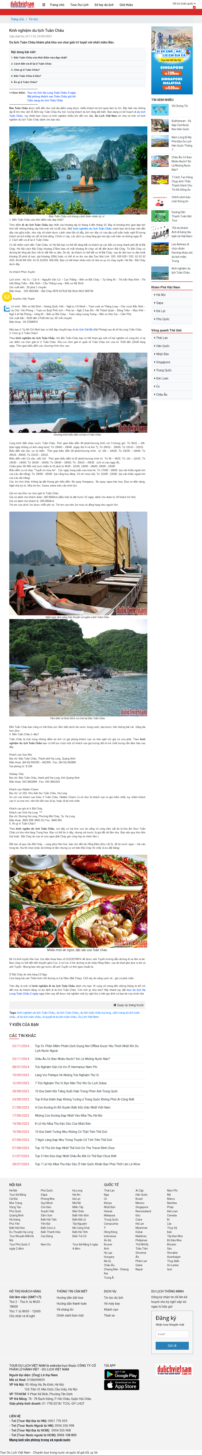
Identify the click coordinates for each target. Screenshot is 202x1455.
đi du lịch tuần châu (29, 1016)
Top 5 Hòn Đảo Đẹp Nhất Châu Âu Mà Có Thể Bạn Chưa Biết (75, 1156)
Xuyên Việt (47, 1211)
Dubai (139, 1232)
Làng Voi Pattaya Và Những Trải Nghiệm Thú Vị (67, 1075)
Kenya (108, 1203)
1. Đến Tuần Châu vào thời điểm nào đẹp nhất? (39, 57)
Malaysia (109, 1215)
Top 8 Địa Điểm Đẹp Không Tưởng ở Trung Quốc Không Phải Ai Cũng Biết (84, 1099)
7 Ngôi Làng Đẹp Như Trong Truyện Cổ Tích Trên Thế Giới (73, 1140)
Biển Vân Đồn (80, 1215)
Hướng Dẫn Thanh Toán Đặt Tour (182, 216)
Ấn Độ (107, 1240)
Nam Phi (172, 1190)
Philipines (141, 1240)
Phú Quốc (162, 319)
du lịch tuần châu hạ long (95, 1012)
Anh (106, 1248)
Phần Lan (141, 1261)
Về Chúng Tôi (180, 105)
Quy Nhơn (47, 1203)
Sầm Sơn (46, 1215)
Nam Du (46, 1244)
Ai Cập (140, 1190)
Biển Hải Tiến (49, 1219)
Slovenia (141, 1252)
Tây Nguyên (79, 1223)
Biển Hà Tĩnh (80, 1232)
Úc (157, 386)
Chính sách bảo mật (70, 1315)
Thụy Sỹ (172, 1227)
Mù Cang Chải (81, 1227)
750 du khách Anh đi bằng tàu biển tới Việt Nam (182, 232)
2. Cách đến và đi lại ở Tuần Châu (31, 63)
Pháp (170, 1207)
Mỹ (169, 1194)
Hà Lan (140, 1223)
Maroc (171, 1198)
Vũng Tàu (15, 1207)
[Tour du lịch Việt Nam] (22, 4)
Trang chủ (57, 5)
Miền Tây (77, 1207)
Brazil (139, 1198)
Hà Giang (14, 1219)
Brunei (108, 1244)
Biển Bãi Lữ (79, 1219)
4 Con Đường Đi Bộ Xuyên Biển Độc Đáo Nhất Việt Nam (72, 1107)
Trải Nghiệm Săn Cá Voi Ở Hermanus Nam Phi (66, 1067)
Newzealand (143, 1211)
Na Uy (107, 1261)
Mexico (140, 1203)
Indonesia (110, 1236)
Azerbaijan (174, 1256)
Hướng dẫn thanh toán (72, 1303)
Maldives (141, 1236)
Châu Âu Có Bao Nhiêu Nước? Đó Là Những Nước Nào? (72, 1059)
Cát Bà (13, 1198)
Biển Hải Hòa (17, 1227)
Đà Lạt (160, 311)
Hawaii (108, 1211)
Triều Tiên (142, 1248)
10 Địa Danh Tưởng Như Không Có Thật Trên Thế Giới (71, 1132)
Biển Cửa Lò (48, 1227)
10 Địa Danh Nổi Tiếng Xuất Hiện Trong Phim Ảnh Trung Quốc (76, 1091)
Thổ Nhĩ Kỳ (142, 1244)
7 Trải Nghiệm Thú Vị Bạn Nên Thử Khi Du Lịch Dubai (71, 1083)
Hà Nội (160, 295)
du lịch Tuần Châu (68, 1012)
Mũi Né (76, 1203)
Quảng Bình (16, 1215)
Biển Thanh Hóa (50, 1232)
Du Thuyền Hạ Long (21, 1232)
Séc (169, 1248)
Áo (137, 1256)
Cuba (139, 1219)
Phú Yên (14, 1223)
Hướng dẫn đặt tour (70, 1298)
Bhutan (171, 1244)
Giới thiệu (126, 5)
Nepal (139, 1269)
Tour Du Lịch (79, 5)
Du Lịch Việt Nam (88, 1016)
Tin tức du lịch (113, 1298)
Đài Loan (161, 378)
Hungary (109, 1256)
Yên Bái (45, 1223)
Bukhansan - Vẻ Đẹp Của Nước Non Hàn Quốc (181, 125)
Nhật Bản (162, 354)
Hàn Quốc (162, 346)
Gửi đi (172, 1345)
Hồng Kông (110, 1232)
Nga (106, 1194)
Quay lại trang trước (130, 1005)
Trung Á (109, 1277)
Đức (138, 1215)
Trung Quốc (163, 370)
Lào (169, 1223)
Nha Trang (15, 1203)
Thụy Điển (173, 1261)
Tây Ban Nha (175, 1236)
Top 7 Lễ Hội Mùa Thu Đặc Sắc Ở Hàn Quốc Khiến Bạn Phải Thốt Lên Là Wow (87, 1164)
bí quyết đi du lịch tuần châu (60, 1016)
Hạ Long (77, 1190)
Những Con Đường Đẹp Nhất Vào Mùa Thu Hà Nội (68, 1115)
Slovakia (172, 1252)
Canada (172, 1215)
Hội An (76, 1194)
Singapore (162, 362)
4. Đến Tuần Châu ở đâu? (26, 75)
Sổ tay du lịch (104, 5)
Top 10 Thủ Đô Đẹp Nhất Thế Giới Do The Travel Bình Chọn (75, 1148)
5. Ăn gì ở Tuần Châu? (24, 82)
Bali (169, 1232)
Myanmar (142, 1227)
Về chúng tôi (65, 1309)
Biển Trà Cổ (79, 1236)
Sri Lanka (173, 1265)
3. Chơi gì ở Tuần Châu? (25, 69)
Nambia (172, 1203)
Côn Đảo (46, 1207)
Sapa (159, 303)
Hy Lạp (108, 1252)
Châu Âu (161, 394)
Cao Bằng (47, 1236)
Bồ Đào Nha (174, 1240)
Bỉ (168, 1219)
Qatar (139, 1265)
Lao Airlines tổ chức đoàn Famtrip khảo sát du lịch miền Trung (182, 253)
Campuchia (111, 1223)
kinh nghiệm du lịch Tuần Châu (92, 228)
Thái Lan (161, 338)
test (169, 1269)
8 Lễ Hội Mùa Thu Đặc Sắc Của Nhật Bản (63, 1124)
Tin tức (33, 19)
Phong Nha (47, 1198)
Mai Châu (78, 1211)
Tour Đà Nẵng (17, 1194)
